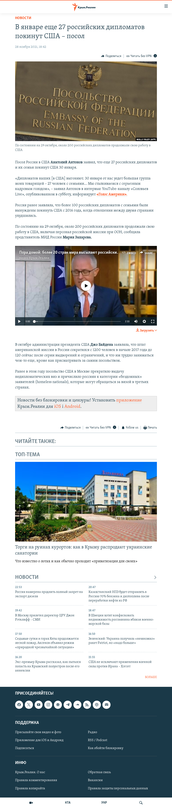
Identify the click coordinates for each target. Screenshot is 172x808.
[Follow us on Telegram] (68, 705)
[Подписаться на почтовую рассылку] (106, 705)
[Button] (111, 56)
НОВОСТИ (27, 577)
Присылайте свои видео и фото (38, 732)
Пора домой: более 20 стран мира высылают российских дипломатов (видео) (87, 253)
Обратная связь (99, 772)
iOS (57, 406)
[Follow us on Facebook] (19, 705)
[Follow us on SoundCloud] (77, 705)
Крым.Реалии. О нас (30, 772)
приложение (129, 400)
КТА (67, 802)
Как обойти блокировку (105, 748)
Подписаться (24, 748)
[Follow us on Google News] (58, 705)
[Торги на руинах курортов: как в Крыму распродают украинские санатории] (86, 502)
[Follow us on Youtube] (39, 705)
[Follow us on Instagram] (48, 705)
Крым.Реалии (39, 258)
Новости (23, 18)
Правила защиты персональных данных (118, 788)
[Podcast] (97, 705)
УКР (104, 802)
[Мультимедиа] (31, 803)
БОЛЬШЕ (151, 677)
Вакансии (95, 780)
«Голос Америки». (111, 194)
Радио (92, 732)
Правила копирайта (30, 788)
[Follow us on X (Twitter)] (29, 705)
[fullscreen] (153, 321)
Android (72, 406)
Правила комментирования (36, 780)
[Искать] (141, 803)
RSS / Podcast (97, 740)
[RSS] (87, 705)
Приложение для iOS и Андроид (39, 740)
